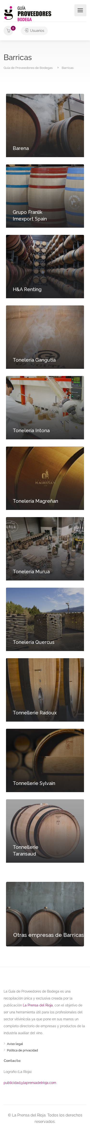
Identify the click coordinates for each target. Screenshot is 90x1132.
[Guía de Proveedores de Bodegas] (28, 13)
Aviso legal (15, 1044)
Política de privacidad (22, 1050)
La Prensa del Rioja (38, 1005)
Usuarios (36, 30)
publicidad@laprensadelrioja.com (30, 1083)
